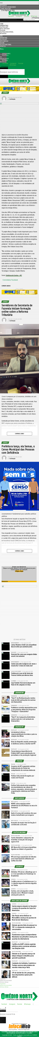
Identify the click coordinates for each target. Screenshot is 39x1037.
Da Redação (12, 99)
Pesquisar (20, 19)
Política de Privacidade (4, 56)
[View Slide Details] (19, 91)
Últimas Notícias (4, 61)
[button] (19, 18)
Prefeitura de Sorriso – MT (14, 275)
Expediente (2, 979)
